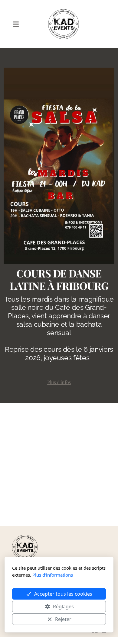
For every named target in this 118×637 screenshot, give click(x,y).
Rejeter (63, 619)
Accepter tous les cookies (63, 594)
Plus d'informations (52, 575)
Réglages (63, 606)
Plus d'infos (59, 382)
